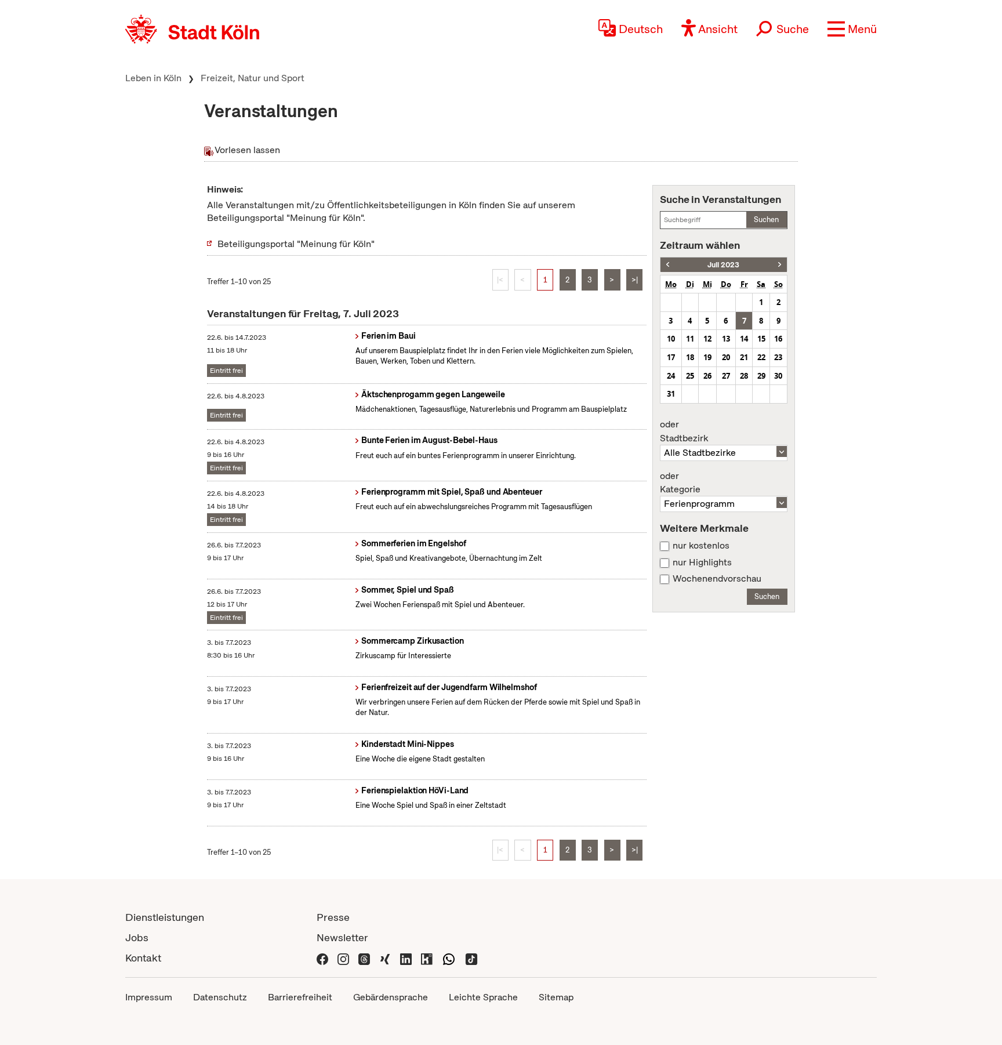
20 (726, 357)
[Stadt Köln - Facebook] (322, 958)
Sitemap (556, 997)
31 (671, 394)
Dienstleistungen (164, 917)
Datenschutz (220, 997)
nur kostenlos (701, 545)
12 (707, 338)
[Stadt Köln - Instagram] (343, 958)
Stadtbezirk (684, 431)
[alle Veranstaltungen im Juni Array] (667, 264)
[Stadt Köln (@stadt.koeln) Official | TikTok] (471, 958)
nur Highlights (702, 562)
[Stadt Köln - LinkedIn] (406, 958)
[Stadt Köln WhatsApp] (449, 958)
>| (634, 280)
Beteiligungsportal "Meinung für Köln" (296, 244)
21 (744, 357)
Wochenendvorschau (717, 578)
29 (761, 376)
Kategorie (680, 483)
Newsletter (342, 937)
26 (707, 376)
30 (778, 376)
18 (690, 357)
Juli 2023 (723, 265)
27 (726, 376)
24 (671, 376)
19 (707, 357)
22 (761, 357)
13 (726, 338)
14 (744, 338)
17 (671, 357)
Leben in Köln (153, 78)
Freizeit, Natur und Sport (252, 78)
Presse (333, 917)
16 (778, 338)
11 (690, 338)
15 (761, 338)
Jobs (136, 937)
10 (671, 338)
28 (744, 376)
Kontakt (143, 957)
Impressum (148, 997)
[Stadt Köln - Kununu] (427, 958)
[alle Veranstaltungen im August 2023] (779, 264)
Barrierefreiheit (300, 997)
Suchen (766, 219)
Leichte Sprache (483, 997)
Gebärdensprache (390, 997)
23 (778, 357)
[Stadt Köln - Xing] (385, 958)
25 (690, 376)
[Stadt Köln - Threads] (364, 958)
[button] (852, 28)
